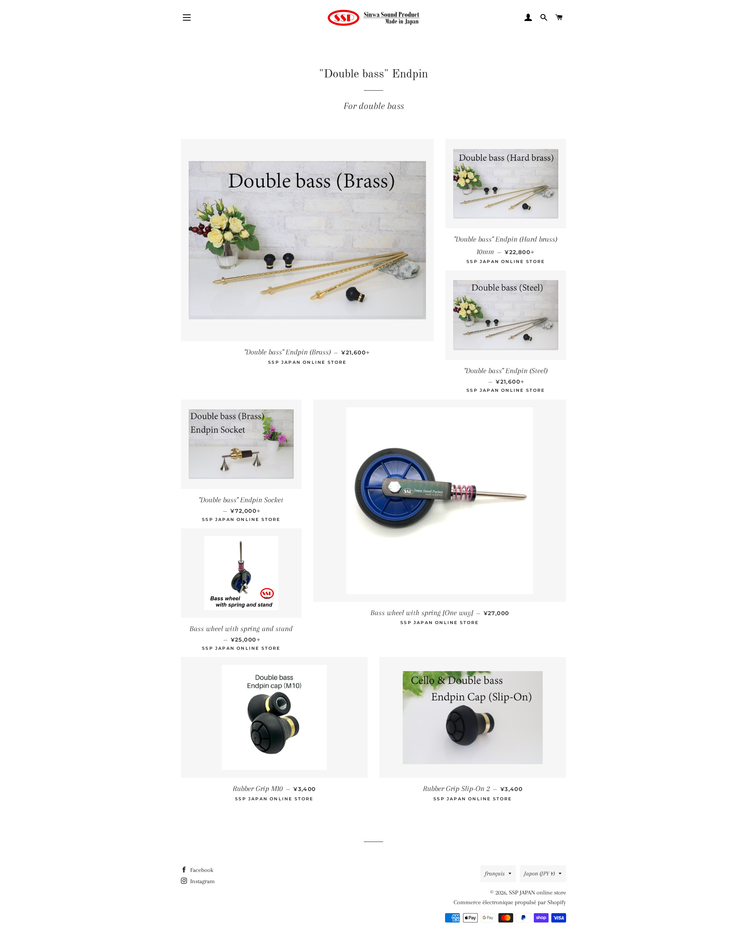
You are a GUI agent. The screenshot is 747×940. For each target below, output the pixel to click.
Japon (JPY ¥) (539, 873)
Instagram (202, 881)
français (495, 873)
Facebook (201, 869)
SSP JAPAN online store (537, 892)
